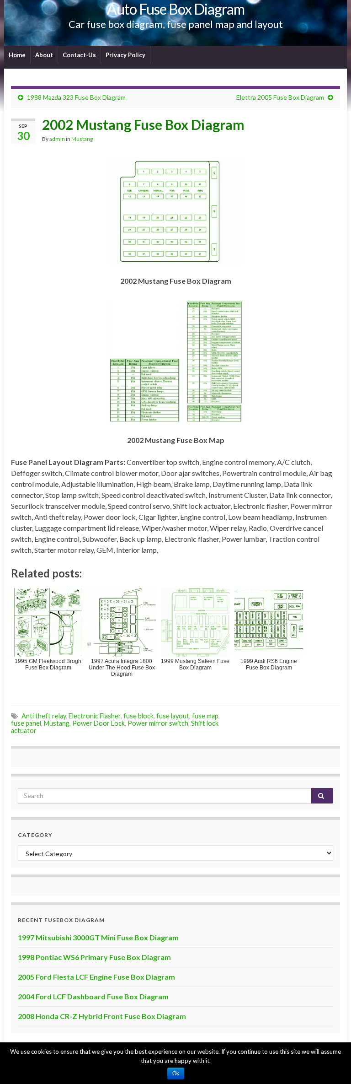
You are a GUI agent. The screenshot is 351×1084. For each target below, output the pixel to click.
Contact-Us (79, 55)
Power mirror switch (158, 723)
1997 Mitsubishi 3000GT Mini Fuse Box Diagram (98, 937)
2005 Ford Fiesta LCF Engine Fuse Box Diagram (96, 976)
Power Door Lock (98, 723)
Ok (175, 1073)
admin (57, 138)
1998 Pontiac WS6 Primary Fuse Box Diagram (94, 957)
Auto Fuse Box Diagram (176, 9)
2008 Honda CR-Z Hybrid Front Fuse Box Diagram (102, 1016)
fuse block (138, 716)
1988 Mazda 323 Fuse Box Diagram (76, 97)
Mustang (82, 138)
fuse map (205, 716)
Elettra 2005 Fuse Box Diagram (280, 97)
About (44, 55)
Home (17, 55)
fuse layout (172, 716)
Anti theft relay (43, 716)
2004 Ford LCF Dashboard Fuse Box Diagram (93, 996)
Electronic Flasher (95, 716)
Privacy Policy (125, 55)
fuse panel (26, 723)
